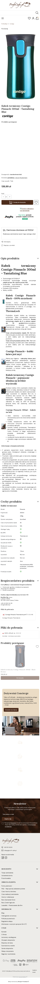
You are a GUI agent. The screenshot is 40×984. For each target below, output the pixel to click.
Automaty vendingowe (8, 937)
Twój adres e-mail (8, 814)
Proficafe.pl (4, 24)
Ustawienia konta (6, 876)
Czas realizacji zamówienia (9, 894)
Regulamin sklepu (6, 921)
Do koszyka (20, 678)
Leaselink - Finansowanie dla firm (11, 905)
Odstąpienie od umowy (8, 916)
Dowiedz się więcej (11, 710)
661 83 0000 (8, 847)
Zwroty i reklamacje (7, 897)
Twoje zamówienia (7, 873)
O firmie (4, 934)
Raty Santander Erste (8, 900)
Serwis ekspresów (7, 948)
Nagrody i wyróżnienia (8, 954)
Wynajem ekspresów (8, 940)
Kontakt (4, 932)
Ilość (2, 193)
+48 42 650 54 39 (6, 603)
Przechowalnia (6, 878)
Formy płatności (6, 886)
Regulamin (13, 823)
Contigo (12, 24)
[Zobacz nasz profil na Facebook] (2, 857)
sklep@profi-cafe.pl (10, 850)
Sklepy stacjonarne (7, 951)
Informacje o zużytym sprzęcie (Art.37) (14, 924)
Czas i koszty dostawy (8, 891)
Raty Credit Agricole (8, 903)
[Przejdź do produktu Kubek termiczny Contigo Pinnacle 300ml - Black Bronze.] (20, 656)
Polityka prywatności (8, 919)
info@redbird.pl (5, 605)
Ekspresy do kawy (7, 943)
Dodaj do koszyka (19, 202)
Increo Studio (22, 977)
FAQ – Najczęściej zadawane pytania (13, 889)
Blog (2, 913)
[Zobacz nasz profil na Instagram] (6, 857)
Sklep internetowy (18, 981)
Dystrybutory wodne (8, 946)
